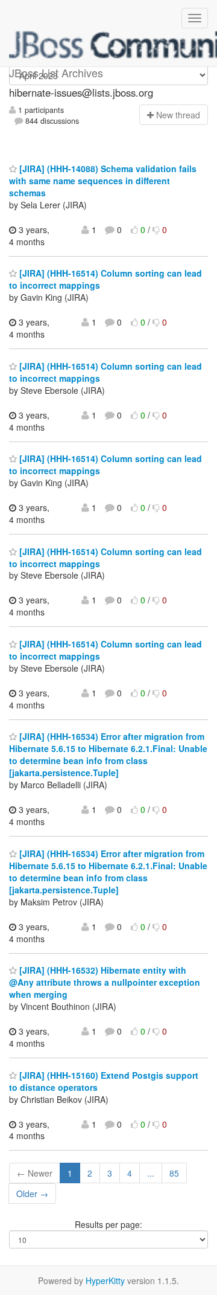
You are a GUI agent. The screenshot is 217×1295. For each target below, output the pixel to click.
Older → (32, 1193)
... (150, 1173)
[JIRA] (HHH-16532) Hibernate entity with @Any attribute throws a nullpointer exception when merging (104, 982)
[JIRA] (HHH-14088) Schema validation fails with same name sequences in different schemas (103, 180)
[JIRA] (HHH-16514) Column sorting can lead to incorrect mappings (105, 372)
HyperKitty (105, 1280)
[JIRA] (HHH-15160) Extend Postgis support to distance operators (103, 1081)
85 (174, 1173)
